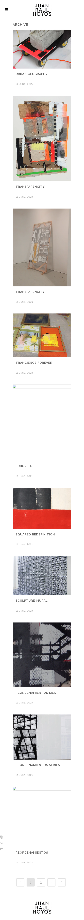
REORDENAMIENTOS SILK (36, 693)
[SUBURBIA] (42, 423)
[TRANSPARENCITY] (42, 138)
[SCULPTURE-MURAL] (42, 575)
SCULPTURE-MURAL (32, 600)
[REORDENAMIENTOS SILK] (42, 654)
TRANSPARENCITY (30, 186)
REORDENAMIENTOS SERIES (38, 765)
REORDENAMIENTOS (32, 852)
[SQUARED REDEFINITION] (42, 508)
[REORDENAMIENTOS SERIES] (42, 737)
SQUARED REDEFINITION (35, 534)
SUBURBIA (24, 466)
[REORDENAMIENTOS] (42, 817)
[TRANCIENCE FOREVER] (42, 335)
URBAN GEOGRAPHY (32, 74)
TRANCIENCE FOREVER (34, 362)
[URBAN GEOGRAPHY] (42, 49)
